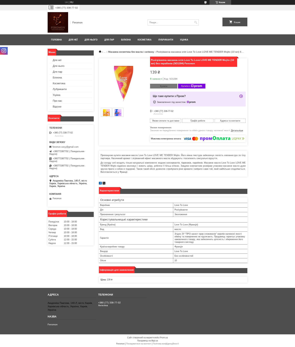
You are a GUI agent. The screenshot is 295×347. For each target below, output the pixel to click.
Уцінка (184, 39)
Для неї (73, 39)
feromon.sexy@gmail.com (66, 147)
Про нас (57, 100)
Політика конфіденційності (166, 344)
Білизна (126, 39)
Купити (163, 86)
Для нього (91, 39)
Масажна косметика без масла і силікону (131, 51)
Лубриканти (165, 39)
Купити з (185, 86)
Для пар (109, 39)
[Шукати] (196, 22)
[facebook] (100, 183)
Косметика (144, 39)
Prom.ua (164, 337)
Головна (56, 39)
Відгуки (57, 106)
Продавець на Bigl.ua (147, 340)
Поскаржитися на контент (138, 344)
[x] (104, 183)
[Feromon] (58, 22)
